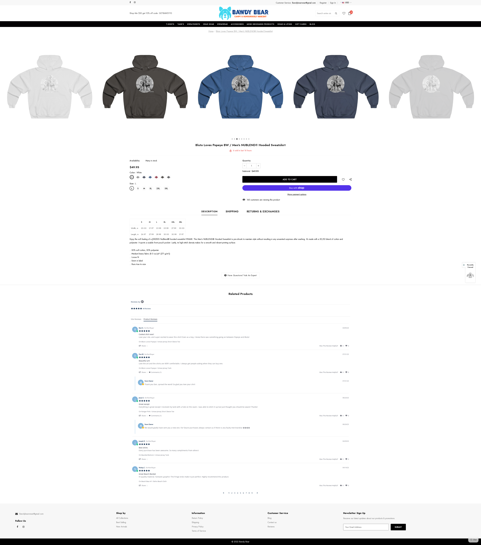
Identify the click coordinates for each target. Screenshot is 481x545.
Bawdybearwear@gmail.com (304, 2)
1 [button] (232, 139)
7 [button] (246, 139)
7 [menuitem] (246, 493)
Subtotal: (246, 171)
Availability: (135, 160)
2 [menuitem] (231, 493)
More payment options (296, 194)
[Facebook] (131, 2)
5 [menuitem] (240, 493)
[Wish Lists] (343, 179)
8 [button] (248, 139)
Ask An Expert (250, 275)
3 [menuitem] (234, 493)
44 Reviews (147, 308)
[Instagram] (135, 2)
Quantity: (246, 160)
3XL (166, 188)
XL (151, 188)
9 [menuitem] (252, 493)
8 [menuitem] (249, 493)
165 (248, 199)
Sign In (333, 2)
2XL (158, 188)
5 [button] (241, 139)
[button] (143, 346)
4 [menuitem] (237, 493)
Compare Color (279, 130)
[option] (49, 87)
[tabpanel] (240, 408)
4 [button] (239, 139)
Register (323, 2)
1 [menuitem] (228, 493)
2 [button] (234, 139)
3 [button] (236, 139)
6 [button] (244, 139)
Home (211, 31)
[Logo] (244, 13)
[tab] (136, 319)
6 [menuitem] (243, 493)
